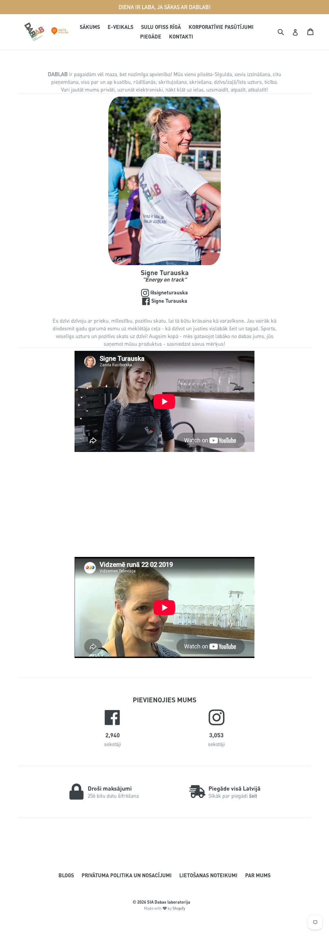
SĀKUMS (90, 27)
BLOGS (66, 875)
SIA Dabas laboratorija (168, 902)
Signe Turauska (180, 300)
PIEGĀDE (150, 36)
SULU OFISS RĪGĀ (161, 27)
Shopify (179, 908)
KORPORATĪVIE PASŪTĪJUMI (221, 27)
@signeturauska (180, 292)
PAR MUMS (258, 875)
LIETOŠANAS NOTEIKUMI (208, 875)
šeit (253, 796)
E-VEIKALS (120, 27)
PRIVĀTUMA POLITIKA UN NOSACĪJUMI (127, 875)
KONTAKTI (181, 36)
